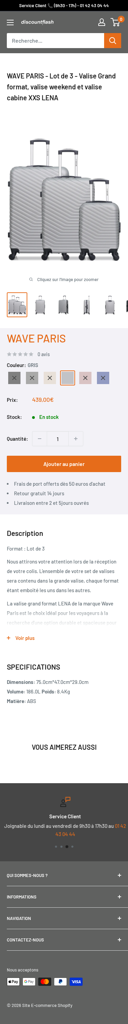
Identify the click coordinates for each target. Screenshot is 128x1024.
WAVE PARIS (36, 338)
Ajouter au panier (64, 463)
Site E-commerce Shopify (47, 1005)
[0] (115, 22)
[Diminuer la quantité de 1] (39, 438)
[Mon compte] (101, 22)
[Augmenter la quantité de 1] (76, 438)
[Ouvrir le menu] (10, 22)
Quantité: (17, 439)
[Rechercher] (112, 40)
